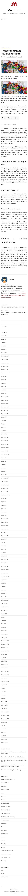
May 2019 (3, 624)
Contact (3, 873)
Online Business (5, 820)
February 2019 (4, 634)
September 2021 (5, 535)
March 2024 (4, 434)
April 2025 (3, 390)
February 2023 (4, 478)
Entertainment (5, 789)
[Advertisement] (14, 33)
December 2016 (5, 712)
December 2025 (5, 363)
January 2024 (4, 440)
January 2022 (4, 522)
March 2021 (4, 556)
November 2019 (5, 607)
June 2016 (3, 729)
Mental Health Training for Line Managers (11, 770)
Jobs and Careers (5, 813)
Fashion (3, 793)
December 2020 (5, 566)
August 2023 (4, 457)
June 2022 (3, 505)
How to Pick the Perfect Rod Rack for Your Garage (13, 757)
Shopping (3, 843)
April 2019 (3, 627)
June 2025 (3, 383)
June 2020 (3, 586)
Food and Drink (5, 803)
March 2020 (4, 596)
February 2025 (4, 396)
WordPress (12, 891)
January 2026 (4, 359)
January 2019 (4, 637)
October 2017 (4, 678)
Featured (3, 796)
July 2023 (3, 461)
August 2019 (4, 613)
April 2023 (3, 471)
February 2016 (4, 742)
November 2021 (5, 529)
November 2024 (5, 407)
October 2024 (4, 410)
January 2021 (4, 563)
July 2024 (3, 420)
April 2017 (3, 698)
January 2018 (4, 668)
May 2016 (3, 732)
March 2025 (4, 393)
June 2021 (3, 546)
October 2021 (4, 532)
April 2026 (3, 349)
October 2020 (4, 573)
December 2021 (5, 525)
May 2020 (3, 590)
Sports (3, 847)
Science (3, 840)
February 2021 (4, 559)
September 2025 (5, 373)
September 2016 (5, 718)
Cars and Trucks (5, 782)
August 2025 (4, 376)
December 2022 (5, 485)
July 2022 (3, 502)
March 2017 (4, 701)
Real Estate (4, 830)
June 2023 (3, 464)
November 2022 (5, 488)
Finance (3, 799)
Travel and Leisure (6, 854)
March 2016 (4, 739)
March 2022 (4, 515)
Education (3, 786)
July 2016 (3, 725)
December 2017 (5, 671)
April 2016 (3, 735)
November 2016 (5, 715)
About (2, 870)
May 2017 (3, 695)
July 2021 (3, 542)
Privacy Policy (4, 877)
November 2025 (5, 366)
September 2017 (5, 681)
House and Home (5, 48)
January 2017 (4, 708)
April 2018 (3, 657)
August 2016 (4, 722)
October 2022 (4, 491)
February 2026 (4, 356)
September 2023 (5, 454)
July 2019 (3, 617)
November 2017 (5, 674)
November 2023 (5, 447)
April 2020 (3, 593)
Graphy (21, 891)
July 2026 (3, 339)
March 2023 (4, 474)
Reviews (3, 837)
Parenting (3, 823)
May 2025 (3, 386)
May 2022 (3, 508)
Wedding (3, 860)
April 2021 (3, 552)
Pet (2, 826)
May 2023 (3, 468)
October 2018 (4, 647)
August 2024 (4, 417)
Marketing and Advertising (7, 816)
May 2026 (3, 346)
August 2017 (4, 685)
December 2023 (5, 444)
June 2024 (3, 424)
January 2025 (4, 400)
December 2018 (5, 640)
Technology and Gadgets (7, 850)
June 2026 (3, 342)
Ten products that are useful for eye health (13, 307)
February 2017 (4, 705)
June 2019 (3, 620)
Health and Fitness (6, 806)
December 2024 (5, 403)
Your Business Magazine (14, 295)
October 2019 (4, 610)
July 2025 (3, 380)
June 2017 (3, 691)
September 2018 (5, 651)
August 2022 (4, 498)
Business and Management (8, 779)
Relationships (4, 833)
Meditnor (14, 10)
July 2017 (3, 688)
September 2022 (5, 495)
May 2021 (3, 549)
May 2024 (3, 427)
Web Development (5, 857)
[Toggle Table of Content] (16, 118)
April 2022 (3, 512)
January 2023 (4, 481)
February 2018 (4, 664)
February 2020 (4, 600)
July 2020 (3, 583)
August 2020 (4, 579)
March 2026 (4, 352)
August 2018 (4, 654)
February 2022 (4, 518)
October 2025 (4, 369)
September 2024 (5, 413)
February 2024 (4, 437)
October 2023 (4, 451)
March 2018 (4, 661)
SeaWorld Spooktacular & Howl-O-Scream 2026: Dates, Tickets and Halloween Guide (13, 765)
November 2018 (5, 644)
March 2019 (4, 630)
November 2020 (5, 569)
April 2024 (3, 430)
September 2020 (5, 576)
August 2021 (4, 539)
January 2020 (4, 603)
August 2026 (4, 335)
